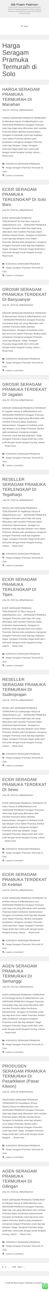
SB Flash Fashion (24, 4)
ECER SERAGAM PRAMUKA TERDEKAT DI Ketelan (24, 879)
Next (21, 1267)
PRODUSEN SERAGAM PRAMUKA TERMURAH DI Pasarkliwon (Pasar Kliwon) (24, 1076)
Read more (7, 156)
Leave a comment (14, 175)
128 (14, 1267)
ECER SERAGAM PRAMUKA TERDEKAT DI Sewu (24, 784)
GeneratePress (38, 1283)
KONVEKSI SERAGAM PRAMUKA (23, 164)
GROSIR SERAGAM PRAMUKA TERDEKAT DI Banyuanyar (24, 294)
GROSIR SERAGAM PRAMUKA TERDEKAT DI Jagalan (24, 389)
